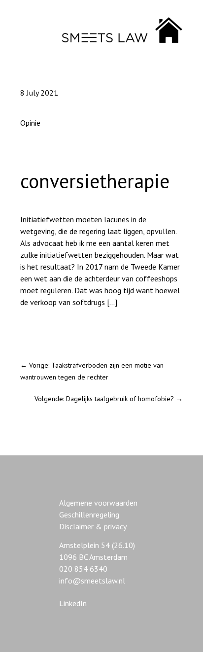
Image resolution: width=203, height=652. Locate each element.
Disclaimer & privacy (93, 526)
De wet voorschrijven (55, 329)
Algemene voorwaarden (98, 503)
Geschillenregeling (89, 514)
